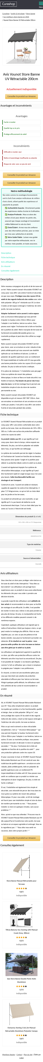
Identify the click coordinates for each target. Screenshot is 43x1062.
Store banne (30, 14)
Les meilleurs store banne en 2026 (16, 17)
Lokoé (21, 1058)
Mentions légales (8, 1055)
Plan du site (28, 1055)
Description (6, 253)
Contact (19, 1055)
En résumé (5, 266)
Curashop (5, 14)
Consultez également (10, 271)
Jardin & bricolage (18, 14)
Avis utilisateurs (8, 262)
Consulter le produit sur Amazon (21, 96)
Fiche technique (8, 258)
